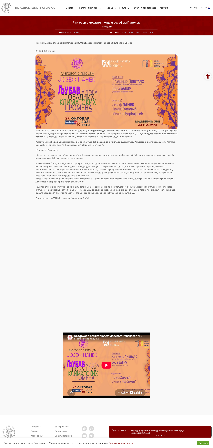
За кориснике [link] (62, 426)
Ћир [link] (195, 8)
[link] (208, 76)
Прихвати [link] (203, 443)
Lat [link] (202, 8)
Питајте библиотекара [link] (144, 7)
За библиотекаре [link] (63, 435)
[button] (191, 8)
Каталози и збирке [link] (89, 7)
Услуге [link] (122, 7)
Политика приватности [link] (121, 443)
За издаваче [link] (61, 431)
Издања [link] (109, 7)
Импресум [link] (35, 426)
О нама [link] (69, 7)
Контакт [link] (164, 7)
